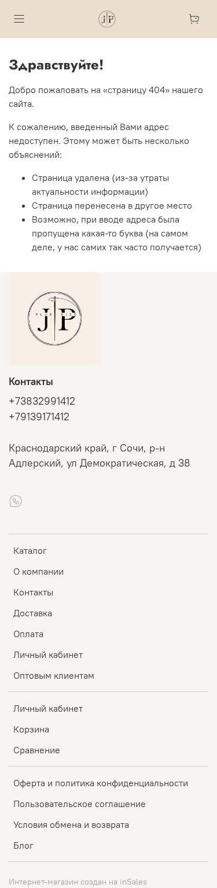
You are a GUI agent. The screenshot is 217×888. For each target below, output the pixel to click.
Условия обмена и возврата (71, 824)
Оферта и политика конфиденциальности (100, 783)
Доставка (32, 613)
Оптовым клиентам (53, 675)
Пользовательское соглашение (79, 803)
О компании (38, 571)
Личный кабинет (48, 654)
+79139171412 (39, 416)
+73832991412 (42, 401)
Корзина (31, 729)
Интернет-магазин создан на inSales (78, 881)
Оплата (28, 633)
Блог (23, 845)
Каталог (30, 550)
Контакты (33, 592)
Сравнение (36, 750)
